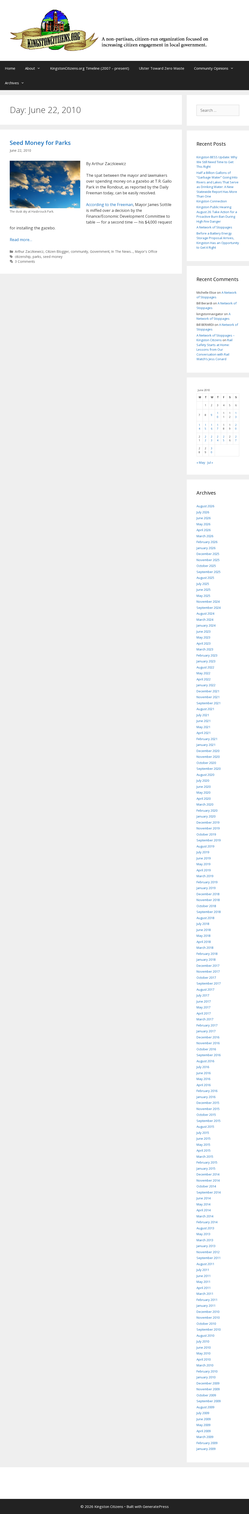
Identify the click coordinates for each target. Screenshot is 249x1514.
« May (200, 462)
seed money (52, 256)
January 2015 (205, 1168)
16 (211, 427)
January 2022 (205, 685)
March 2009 (204, 1437)
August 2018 (205, 918)
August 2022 (205, 667)
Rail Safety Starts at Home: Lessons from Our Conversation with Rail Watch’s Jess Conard (214, 349)
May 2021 (203, 727)
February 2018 (206, 953)
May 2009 (203, 1425)
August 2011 (205, 1264)
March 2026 (204, 536)
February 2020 (206, 810)
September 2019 (208, 840)
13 (236, 415)
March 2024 (204, 619)
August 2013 (205, 1228)
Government (99, 251)
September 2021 (208, 703)
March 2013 (204, 1240)
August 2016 (205, 1061)
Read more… (21, 239)
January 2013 (205, 1246)
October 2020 (206, 763)
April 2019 (203, 870)
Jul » (210, 462)
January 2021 (205, 745)
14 (199, 427)
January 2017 (205, 1031)
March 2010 (204, 1365)
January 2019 (205, 888)
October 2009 (206, 1395)
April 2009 (203, 1431)
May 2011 (203, 1281)
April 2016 (203, 1085)
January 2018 (205, 959)
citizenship (23, 256)
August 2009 (205, 1407)
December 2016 (207, 1037)
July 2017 (202, 995)
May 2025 (203, 595)
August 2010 (205, 1335)
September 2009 (208, 1401)
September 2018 (208, 912)
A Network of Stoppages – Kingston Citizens (215, 337)
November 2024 (208, 601)
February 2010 (206, 1371)
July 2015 (202, 1132)
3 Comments (25, 261)
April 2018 (203, 942)
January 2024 (205, 625)
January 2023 (205, 661)
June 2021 (203, 721)
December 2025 (207, 554)
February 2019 (206, 882)
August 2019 (205, 846)
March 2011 (204, 1293)
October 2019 (206, 834)
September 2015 (208, 1121)
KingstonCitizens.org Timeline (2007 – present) (89, 68)
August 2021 (205, 709)
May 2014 (203, 1204)
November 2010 (208, 1317)
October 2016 (206, 1049)
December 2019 (207, 822)
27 (236, 438)
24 (217, 438)
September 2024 (208, 607)
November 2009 (208, 1389)
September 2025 (208, 572)
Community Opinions (211, 68)
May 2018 (203, 935)
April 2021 (203, 733)
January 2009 (205, 1449)
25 (223, 438)
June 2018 (203, 930)
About (30, 68)
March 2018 (204, 947)
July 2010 (202, 1341)
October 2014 (206, 1186)
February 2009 (206, 1443)
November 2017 (208, 971)
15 (205, 427)
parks (37, 256)
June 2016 (203, 1073)
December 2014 (207, 1174)
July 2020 (202, 780)
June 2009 (203, 1419)
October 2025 (206, 566)
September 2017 (208, 983)
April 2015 (203, 1150)
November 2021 (208, 697)
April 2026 (203, 530)
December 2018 (207, 894)
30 (211, 450)
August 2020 (205, 774)
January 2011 (205, 1305)
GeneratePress (156, 1506)
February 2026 (206, 542)
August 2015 (205, 1126)
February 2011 (206, 1300)
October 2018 (206, 906)
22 (205, 438)
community (79, 251)
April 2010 (203, 1359)
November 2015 (208, 1109)
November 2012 (208, 1252)
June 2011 (203, 1276)
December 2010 (207, 1311)
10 (217, 415)
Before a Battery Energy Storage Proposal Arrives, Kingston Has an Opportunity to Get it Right (217, 240)
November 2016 (208, 1043)
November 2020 (208, 756)
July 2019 (202, 852)
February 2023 (206, 655)
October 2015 (206, 1114)
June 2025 (203, 589)
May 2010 (203, 1353)
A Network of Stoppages (214, 227)
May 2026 (203, 524)
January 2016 (205, 1097)
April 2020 (203, 798)
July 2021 (202, 715)
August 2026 (205, 506)
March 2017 (204, 1019)
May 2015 (203, 1144)
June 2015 (203, 1138)
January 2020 (205, 816)
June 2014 (203, 1198)
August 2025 (205, 577)
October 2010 (206, 1323)
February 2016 (206, 1091)
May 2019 (203, 864)
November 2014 (208, 1180)
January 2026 (205, 548)
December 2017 (207, 965)
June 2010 (203, 1347)
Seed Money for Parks (40, 143)
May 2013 (203, 1234)
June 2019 (203, 858)
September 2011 (208, 1258)
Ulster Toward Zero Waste (161, 68)
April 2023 (203, 643)
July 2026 (202, 512)
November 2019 (208, 828)
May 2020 (203, 792)
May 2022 (203, 673)
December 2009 (207, 1383)
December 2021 (207, 691)
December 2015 (207, 1102)
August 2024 (205, 613)
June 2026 (203, 518)
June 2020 (203, 786)
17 (217, 427)
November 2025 (208, 560)
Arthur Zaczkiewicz (29, 251)
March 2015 (204, 1156)
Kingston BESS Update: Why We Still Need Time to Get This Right (216, 162)
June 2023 (203, 631)
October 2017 (206, 977)
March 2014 (204, 1216)
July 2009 (202, 1413)
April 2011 (203, 1288)
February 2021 (206, 739)
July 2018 (202, 924)
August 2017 (205, 989)
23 (211, 438)
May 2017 (203, 1007)
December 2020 (207, 751)
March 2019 (204, 876)
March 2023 (204, 649)
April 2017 (203, 1013)
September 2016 (208, 1055)
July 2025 (202, 584)
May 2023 (203, 637)
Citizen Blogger (57, 251)
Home (10, 68)
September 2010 (208, 1329)
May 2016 (203, 1079)
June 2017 (203, 1001)
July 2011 (202, 1270)
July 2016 (202, 1067)
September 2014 (208, 1192)
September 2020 (208, 768)
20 (236, 427)
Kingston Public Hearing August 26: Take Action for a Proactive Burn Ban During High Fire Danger (216, 214)
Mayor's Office (146, 251)
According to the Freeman (109, 204)
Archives (12, 82)
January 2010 (205, 1377)
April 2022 (203, 679)
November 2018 (208, 900)
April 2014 (203, 1210)
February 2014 (206, 1222)
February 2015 (206, 1162)
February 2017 (206, 1025)
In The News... (122, 251)
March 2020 (204, 804)
